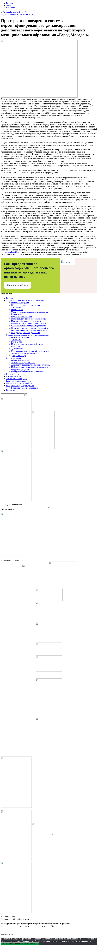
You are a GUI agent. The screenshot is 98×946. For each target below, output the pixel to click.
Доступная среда (18, 356)
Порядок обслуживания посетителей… (28, 372)
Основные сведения (20, 303)
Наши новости (12, 374)
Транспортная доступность (23, 362)
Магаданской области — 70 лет (19, 383)
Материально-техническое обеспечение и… (30, 351)
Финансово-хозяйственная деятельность (28, 323)
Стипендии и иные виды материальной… (29, 328)
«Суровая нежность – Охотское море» (17, 14)
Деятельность (17, 349)
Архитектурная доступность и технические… (31, 365)
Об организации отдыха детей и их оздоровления (27, 335)
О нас (8, 5)
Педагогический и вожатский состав (27, 344)
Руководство (16, 314)
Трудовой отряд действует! (14, 12)
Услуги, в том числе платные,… (25, 353)
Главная (9, 3)
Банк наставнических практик (19, 381)
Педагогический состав (21, 316)
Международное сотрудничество (25, 333)
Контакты (10, 8)
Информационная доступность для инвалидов (31, 367)
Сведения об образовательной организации (25, 300)
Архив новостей (8, 919)
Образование (17, 310)
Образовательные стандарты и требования (29, 312)
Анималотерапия (13, 376)
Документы (16, 307)
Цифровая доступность (21, 369)
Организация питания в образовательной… (30, 330)
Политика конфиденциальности (26, 944)
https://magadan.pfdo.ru (10, 252)
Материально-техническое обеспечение (28, 319)
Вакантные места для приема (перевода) (28, 326)
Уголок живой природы (16, 379)
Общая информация (20, 360)
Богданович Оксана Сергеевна (24, 388)
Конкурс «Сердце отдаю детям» (20, 385)
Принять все (7, 944)
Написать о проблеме (17, 285)
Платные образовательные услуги (26, 321)
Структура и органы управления (25, 305)
